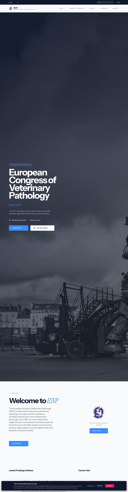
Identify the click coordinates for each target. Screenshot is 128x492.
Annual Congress (77, 8)
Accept (109, 485)
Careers (104, 8)
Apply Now (96, 431)
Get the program (40, 228)
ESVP (61, 8)
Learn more (16, 228)
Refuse (99, 485)
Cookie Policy (90, 485)
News (92, 8)
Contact (115, 8)
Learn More (16, 443)
